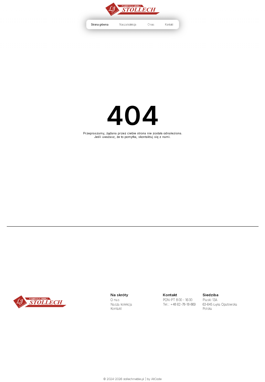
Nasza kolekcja (127, 24)
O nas (151, 24)
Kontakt (169, 24)
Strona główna (100, 24)
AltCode (156, 379)
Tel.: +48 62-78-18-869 (179, 304)
